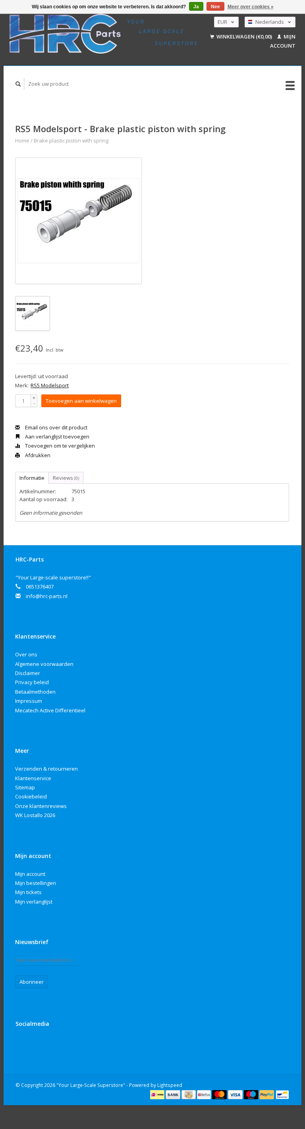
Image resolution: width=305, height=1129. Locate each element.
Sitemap (25, 787)
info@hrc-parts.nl (47, 596)
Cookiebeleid (31, 796)
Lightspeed (169, 1085)
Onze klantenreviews (41, 806)
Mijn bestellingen (35, 883)
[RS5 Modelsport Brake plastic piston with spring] (78, 221)
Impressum (28, 700)
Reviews (66, 477)
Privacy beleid (32, 682)
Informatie (31, 477)
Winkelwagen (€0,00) (244, 36)
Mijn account (30, 873)
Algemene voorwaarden (44, 663)
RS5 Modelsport (50, 385)
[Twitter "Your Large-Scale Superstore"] (39, 1045)
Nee (215, 7)
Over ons (26, 654)
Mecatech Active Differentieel (50, 710)
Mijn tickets (28, 892)
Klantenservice (33, 778)
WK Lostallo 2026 (35, 815)
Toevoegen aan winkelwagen (81, 400)
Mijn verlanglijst (33, 901)
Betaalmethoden (35, 691)
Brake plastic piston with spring (71, 140)
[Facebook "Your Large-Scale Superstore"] (23, 1045)
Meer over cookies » (251, 7)
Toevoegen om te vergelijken (59, 445)
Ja (196, 7)
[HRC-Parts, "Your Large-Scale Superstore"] (103, 34)
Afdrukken (37, 455)
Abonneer (31, 981)
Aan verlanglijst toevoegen (56, 436)
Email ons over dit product (55, 427)
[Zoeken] (18, 84)
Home (22, 140)
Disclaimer (27, 673)
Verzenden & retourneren (46, 768)
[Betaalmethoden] (158, 1094)
